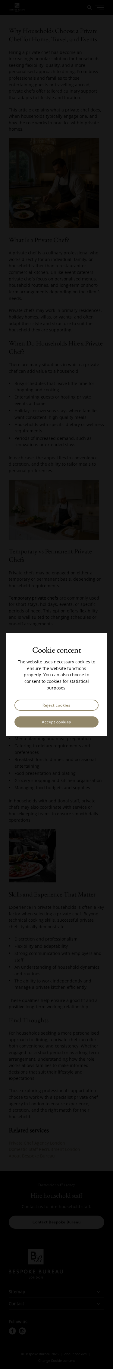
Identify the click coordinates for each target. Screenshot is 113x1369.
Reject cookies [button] (56, 705)
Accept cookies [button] (56, 722)
